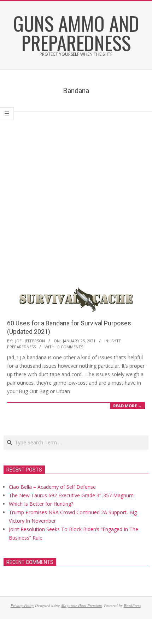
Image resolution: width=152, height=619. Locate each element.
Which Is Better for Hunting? (41, 503)
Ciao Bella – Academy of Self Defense (52, 486)
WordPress (132, 605)
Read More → (127, 405)
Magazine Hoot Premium (81, 605)
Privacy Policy (22, 605)
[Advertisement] (76, 191)
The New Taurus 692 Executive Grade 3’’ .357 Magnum (71, 495)
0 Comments (70, 346)
